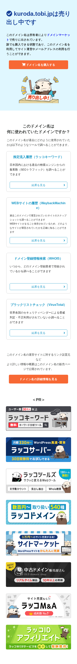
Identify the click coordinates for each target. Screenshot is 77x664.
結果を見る (38, 185)
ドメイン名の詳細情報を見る (38, 379)
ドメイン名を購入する (40, 64)
